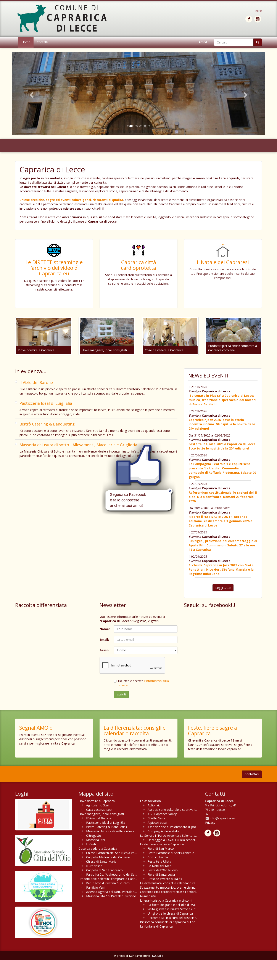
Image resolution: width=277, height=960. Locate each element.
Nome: (105, 629)
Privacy (210, 822)
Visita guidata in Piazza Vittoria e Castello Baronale (183, 909)
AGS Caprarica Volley (162, 814)
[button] (31, 93)
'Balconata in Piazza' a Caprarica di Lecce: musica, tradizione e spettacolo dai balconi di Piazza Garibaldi (222, 399)
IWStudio (157, 955)
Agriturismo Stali (97, 805)
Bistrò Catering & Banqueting (47, 424)
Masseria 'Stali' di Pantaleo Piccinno (111, 896)
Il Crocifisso (94, 866)
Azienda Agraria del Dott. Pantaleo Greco (115, 892)
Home (26, 42)
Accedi (203, 42)
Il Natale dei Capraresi (223, 262)
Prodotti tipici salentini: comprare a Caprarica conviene (232, 348)
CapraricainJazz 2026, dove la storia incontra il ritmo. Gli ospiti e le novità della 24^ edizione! (222, 424)
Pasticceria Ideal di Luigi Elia (45, 403)
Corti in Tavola (158, 857)
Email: (104, 639)
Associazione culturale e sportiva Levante (177, 809)
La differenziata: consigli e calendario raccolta (135, 730)
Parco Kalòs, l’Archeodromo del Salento (114, 874)
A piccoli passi (157, 822)
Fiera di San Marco (161, 848)
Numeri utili (148, 896)
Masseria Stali (96, 840)
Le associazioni (150, 801)
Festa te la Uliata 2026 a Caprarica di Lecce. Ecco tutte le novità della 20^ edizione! (222, 446)
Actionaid (154, 805)
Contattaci (252, 774)
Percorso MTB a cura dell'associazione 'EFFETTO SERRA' (188, 918)
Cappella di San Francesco (104, 870)
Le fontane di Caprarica (156, 926)
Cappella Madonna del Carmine (108, 857)
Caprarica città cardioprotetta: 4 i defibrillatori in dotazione (180, 892)
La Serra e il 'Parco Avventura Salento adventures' (175, 835)
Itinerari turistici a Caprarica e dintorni (166, 900)
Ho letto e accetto (143, 683)
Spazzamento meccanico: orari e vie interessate (173, 887)
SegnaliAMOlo (36, 727)
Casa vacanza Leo (99, 809)
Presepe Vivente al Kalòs (165, 879)
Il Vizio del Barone (36, 382)
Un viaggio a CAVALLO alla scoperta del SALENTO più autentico (192, 840)
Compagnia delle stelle (163, 831)
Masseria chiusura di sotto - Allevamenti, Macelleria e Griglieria (78, 444)
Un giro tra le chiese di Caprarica (170, 913)
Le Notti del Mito (159, 866)
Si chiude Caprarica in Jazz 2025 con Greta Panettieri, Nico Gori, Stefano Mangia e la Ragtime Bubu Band (221, 569)
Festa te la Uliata (159, 861)
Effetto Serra (156, 818)
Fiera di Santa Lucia (161, 874)
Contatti (42, 42)
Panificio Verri (95, 887)
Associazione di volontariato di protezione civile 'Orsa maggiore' (192, 827)
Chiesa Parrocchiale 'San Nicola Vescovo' (114, 853)
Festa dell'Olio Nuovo (163, 870)
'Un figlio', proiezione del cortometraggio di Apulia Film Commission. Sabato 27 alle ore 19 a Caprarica (223, 545)
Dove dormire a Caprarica (36, 350)
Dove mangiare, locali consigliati (104, 350)
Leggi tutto (223, 588)
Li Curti (91, 844)
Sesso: (105, 650)
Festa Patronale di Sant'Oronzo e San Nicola (179, 853)
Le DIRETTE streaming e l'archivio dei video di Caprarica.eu (54, 267)
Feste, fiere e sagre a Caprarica (212, 730)
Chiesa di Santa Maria (101, 861)
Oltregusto (93, 835)
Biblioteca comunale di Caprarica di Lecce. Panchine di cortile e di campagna (193, 922)
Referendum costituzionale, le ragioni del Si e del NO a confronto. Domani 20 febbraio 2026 (223, 496)
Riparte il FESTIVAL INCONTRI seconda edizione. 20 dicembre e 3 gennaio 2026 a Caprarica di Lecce (220, 521)
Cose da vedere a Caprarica (164, 350)
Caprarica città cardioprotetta (138, 264)
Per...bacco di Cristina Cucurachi (108, 883)
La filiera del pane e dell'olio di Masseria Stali (179, 905)
